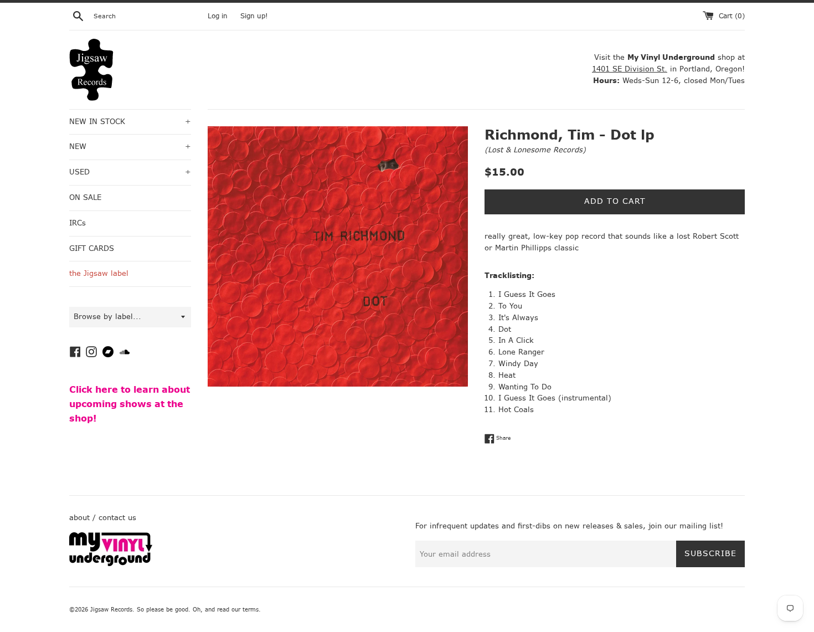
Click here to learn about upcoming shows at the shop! (129, 404)
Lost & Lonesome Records (535, 150)
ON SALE (85, 197)
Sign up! (254, 16)
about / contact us (102, 517)
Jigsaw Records (111, 609)
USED (130, 172)
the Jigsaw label (98, 273)
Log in (218, 16)
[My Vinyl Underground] (110, 563)
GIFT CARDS (91, 248)
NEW (130, 146)
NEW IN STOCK (130, 121)
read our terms (238, 609)
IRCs (77, 223)
